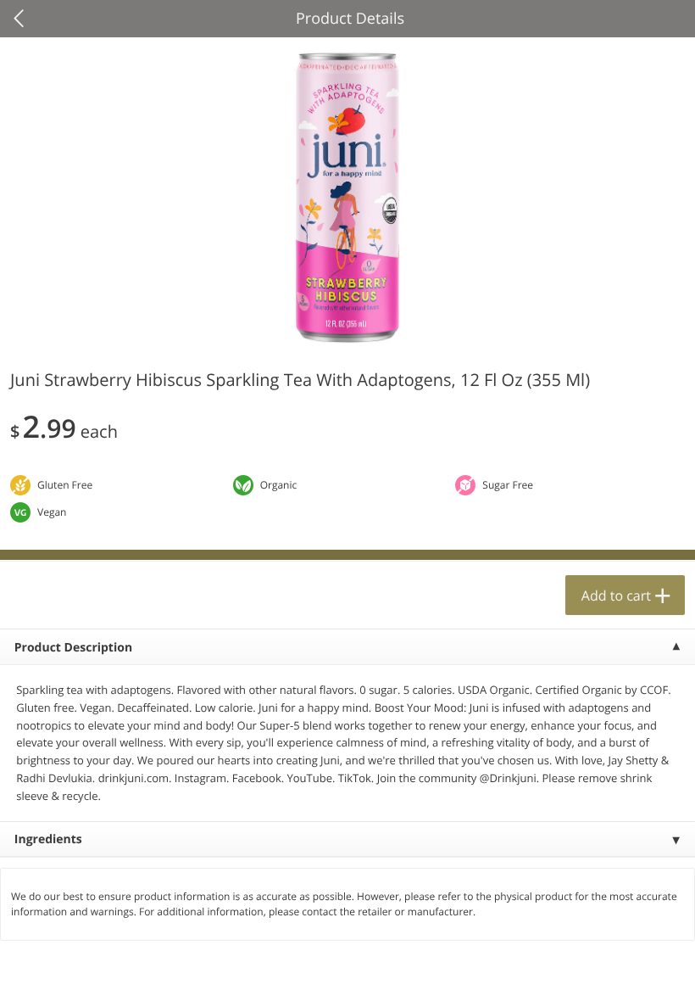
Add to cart (616, 595)
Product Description (73, 648)
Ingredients (48, 839)
